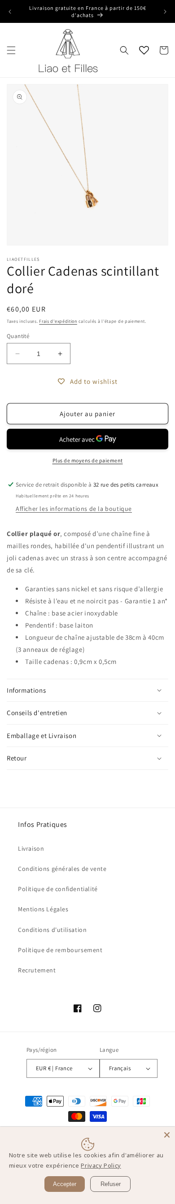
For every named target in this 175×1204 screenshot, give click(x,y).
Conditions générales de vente (62, 869)
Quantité (18, 336)
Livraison (31, 848)
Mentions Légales (43, 909)
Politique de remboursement (60, 950)
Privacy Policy (101, 1165)
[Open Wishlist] (144, 50)
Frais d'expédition (58, 321)
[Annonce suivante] (165, 12)
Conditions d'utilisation (52, 930)
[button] (11, 50)
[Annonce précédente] (10, 12)
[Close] (166, 1134)
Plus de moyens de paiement (87, 460)
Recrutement (37, 970)
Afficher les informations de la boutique (74, 509)
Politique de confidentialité (58, 889)
